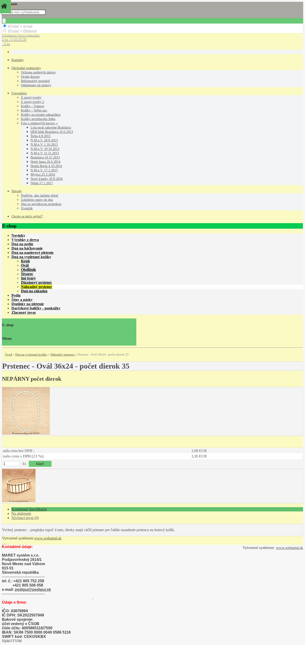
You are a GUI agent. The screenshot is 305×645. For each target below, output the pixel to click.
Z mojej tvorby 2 (32, 102)
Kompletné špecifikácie (29, 509)
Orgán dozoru (30, 76)
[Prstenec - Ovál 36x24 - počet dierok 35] (26, 433)
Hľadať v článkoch (22, 31)
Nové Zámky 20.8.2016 (46, 179)
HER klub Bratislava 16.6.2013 (51, 132)
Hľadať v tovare (20, 26)
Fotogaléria (19, 93)
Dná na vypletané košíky (31, 354)
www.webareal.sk (47, 538)
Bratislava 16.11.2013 (45, 157)
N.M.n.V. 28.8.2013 (44, 140)
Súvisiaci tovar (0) (25, 518)
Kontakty (17, 60)
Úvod (8, 354)
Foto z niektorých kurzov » (39, 123)
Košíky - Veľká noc (34, 110)
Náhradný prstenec (63, 354)
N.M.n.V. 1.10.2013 (44, 144)
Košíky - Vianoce (32, 106)
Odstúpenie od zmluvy (36, 85)
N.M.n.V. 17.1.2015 (44, 170)
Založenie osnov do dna (37, 200)
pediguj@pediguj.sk (33, 589)
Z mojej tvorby (31, 97)
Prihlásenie (10, 35)
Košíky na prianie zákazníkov (41, 114)
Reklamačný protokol (35, 81)
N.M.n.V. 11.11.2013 (44, 153)
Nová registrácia (29, 35)
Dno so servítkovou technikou (41, 204)
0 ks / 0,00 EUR (14, 39)
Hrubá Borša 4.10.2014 (46, 166)
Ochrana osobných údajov (38, 72)
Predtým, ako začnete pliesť (39, 195)
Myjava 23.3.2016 (42, 174)
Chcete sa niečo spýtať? (27, 216)
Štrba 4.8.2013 (40, 136)
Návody (16, 191)
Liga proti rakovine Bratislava (50, 127)
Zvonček (27, 208)
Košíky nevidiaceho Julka (38, 119)
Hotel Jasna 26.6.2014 (45, 162)
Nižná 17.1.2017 (41, 183)
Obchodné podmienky (26, 68)
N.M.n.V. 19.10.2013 (44, 149)
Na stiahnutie (21, 513)
